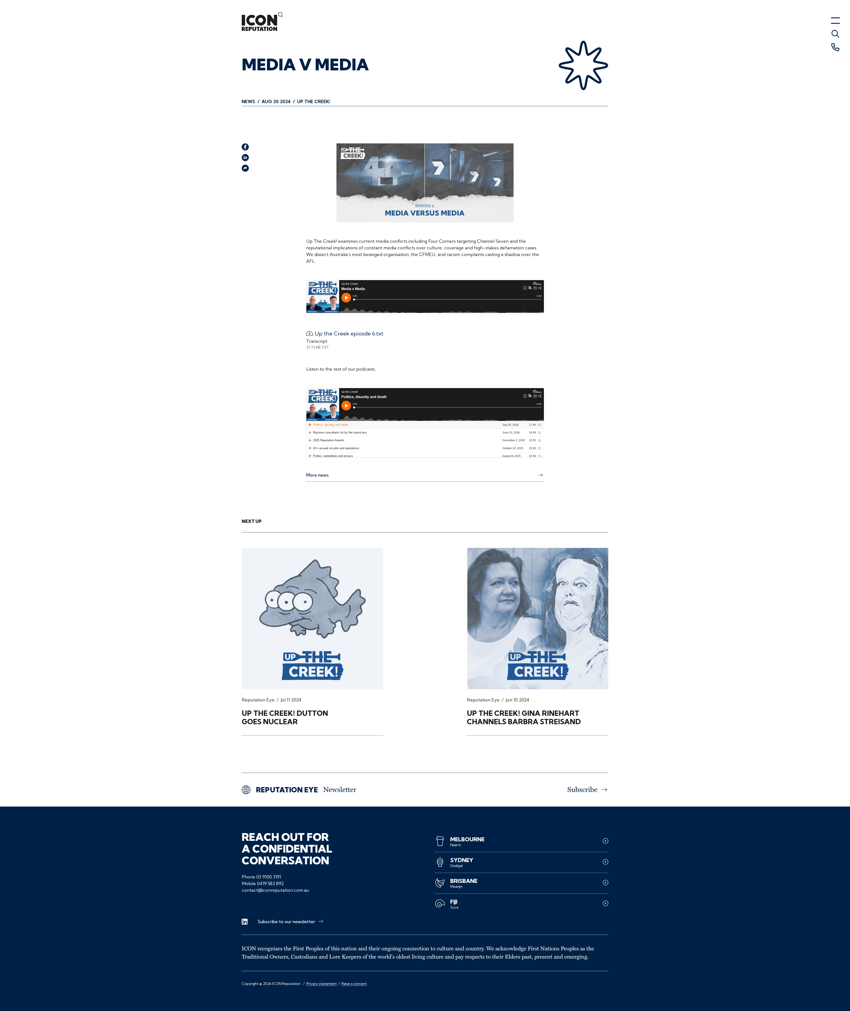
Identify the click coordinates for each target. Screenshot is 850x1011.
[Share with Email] (245, 168)
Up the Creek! (313, 101)
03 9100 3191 (268, 877)
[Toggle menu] (835, 34)
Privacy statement (321, 983)
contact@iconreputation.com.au (275, 890)
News (248, 101)
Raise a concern (354, 983)
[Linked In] (244, 921)
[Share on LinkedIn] (245, 157)
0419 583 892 (270, 883)
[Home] (262, 21)
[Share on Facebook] (245, 146)
